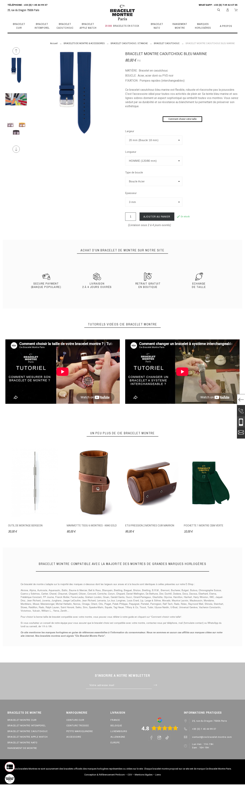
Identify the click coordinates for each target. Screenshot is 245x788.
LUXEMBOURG (118, 731)
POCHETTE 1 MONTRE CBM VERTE (203, 525)
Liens (158, 774)
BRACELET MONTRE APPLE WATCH (28, 736)
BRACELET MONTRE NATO (22, 742)
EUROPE (115, 742)
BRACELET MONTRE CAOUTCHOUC (28, 731)
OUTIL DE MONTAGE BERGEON (25, 525)
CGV (130, 774)
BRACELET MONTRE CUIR (22, 720)
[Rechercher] (218, 9)
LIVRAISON (117, 712)
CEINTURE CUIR (75, 720)
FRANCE (115, 720)
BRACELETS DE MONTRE (24, 712)
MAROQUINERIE (76, 712)
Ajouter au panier (156, 216)
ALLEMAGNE (117, 736)
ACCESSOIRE (73, 736)
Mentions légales (143, 774)
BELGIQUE (116, 725)
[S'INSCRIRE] (227, 9)
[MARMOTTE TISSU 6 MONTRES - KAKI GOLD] (93, 482)
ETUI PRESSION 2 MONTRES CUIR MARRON (149, 525)
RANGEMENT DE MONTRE (22, 748)
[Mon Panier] (235, 9)
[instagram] (159, 737)
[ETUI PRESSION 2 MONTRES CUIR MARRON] (151, 482)
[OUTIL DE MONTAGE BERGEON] (34, 482)
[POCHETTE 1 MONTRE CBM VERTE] (210, 482)
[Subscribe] (155, 685)
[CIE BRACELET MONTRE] (122, 12)
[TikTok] (167, 737)
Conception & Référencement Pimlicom (104, 774)
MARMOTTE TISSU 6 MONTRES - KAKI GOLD (92, 525)
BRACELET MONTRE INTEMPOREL (27, 725)
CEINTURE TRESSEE (77, 725)
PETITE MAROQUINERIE (79, 731)
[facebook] (151, 737)
